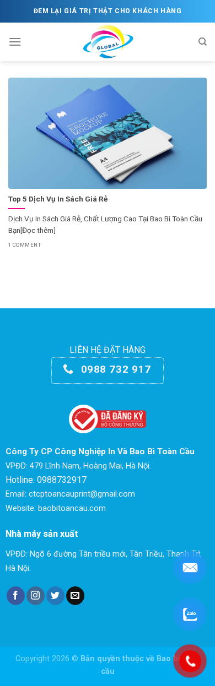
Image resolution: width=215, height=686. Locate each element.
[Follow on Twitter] (55, 595)
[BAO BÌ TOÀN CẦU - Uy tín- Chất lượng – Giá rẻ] (108, 42)
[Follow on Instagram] (35, 595)
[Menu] (15, 41)
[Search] (202, 41)
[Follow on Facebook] (16, 595)
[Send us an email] (75, 595)
